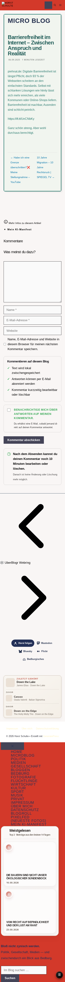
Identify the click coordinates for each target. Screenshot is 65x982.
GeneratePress (51, 736)
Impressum (12, 728)
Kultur (18, 788)
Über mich (27, 728)
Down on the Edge (25, 710)
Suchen (10, 978)
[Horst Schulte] (7, 5)
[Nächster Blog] (32, 629)
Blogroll (21, 813)
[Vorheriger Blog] (32, 558)
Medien (18, 762)
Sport (17, 791)
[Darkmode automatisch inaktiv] (48, 5)
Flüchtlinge (24, 781)
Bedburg (20, 773)
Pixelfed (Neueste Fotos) (28, 818)
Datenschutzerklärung (47, 728)
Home (16, 752)
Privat (17, 799)
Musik (17, 795)
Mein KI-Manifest (19, 229)
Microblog (23, 755)
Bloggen (20, 770)
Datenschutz (25, 810)
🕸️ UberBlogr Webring (15, 562)
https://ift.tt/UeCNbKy (21, 118)
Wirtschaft (23, 784)
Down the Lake (26, 681)
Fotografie (23, 777)
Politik (18, 759)
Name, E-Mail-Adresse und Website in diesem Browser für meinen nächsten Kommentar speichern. (33, 344)
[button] (55, 5)
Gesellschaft (26, 766)
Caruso (18, 696)
